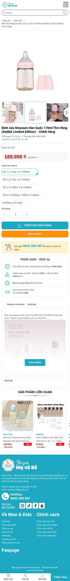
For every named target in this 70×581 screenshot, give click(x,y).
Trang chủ (6, 21)
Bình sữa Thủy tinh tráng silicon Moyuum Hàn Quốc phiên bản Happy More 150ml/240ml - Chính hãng (17, 439)
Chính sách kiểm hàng (46, 532)
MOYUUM (40, 136)
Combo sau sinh (9, 539)
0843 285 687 (33, 246)
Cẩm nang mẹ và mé (11, 543)
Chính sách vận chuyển (47, 525)
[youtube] (42, 505)
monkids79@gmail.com (18, 490)
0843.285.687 (20, 498)
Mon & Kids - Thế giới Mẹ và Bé (44, 567)
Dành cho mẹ (8, 528)
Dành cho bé (7, 532)
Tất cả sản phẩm (9, 525)
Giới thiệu (6, 521)
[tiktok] (29, 505)
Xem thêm (35, 362)
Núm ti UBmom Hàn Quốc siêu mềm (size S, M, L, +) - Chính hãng (49, 439)
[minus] (5, 215)
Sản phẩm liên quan (35, 392)
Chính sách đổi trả (45, 528)
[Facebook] (35, 505)
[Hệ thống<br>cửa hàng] (65, 4)
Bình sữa (18, 21)
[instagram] (22, 505)
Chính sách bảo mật (45, 521)
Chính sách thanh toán (47, 536)
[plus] (26, 215)
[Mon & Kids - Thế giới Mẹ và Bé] (10, 4)
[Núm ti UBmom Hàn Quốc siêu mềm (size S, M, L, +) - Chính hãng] (50, 415)
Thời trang (6, 536)
